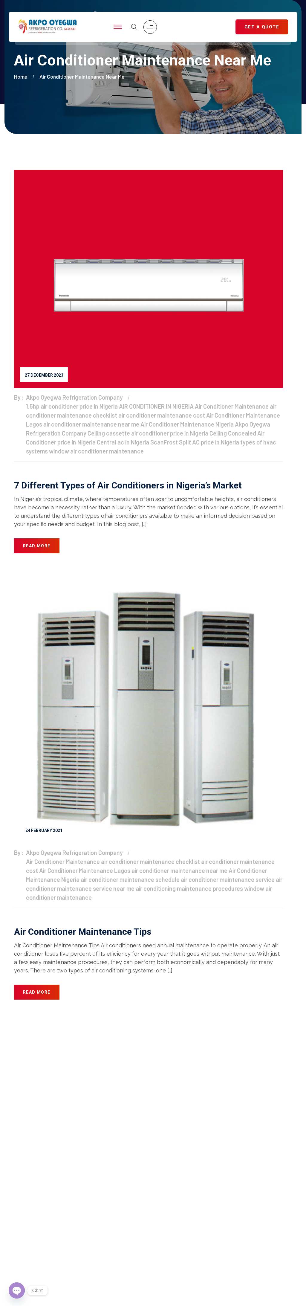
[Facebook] (177, 1235)
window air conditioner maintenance (96, 451)
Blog (19, 1165)
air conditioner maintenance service (228, 879)
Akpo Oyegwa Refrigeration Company (74, 397)
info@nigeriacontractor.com (164, 1076)
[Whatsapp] (271, 1235)
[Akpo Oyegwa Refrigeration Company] (48, 27)
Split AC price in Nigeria (209, 442)
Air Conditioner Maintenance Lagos (84, 870)
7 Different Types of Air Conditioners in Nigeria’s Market (128, 485)
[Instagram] (201, 1235)
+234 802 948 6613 (255, 1076)
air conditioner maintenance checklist (150, 861)
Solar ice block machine (40, 1177)
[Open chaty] (17, 1290)
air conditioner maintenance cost (161, 415)
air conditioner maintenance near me (82, 76)
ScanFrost (164, 442)
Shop (19, 1141)
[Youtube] (224, 1235)
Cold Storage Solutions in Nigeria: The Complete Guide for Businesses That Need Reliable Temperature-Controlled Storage (76, 1256)
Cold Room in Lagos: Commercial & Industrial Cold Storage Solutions (77, 1231)
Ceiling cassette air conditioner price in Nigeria (148, 433)
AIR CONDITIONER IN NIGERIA (156, 406)
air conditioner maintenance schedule (130, 879)
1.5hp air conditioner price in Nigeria (72, 406)
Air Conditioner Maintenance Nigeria (187, 424)
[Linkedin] (248, 1235)
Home (22, 76)
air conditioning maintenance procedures (189, 888)
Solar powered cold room (41, 1189)
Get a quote (26, 1153)
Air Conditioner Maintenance (232, 406)
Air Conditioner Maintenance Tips (82, 931)
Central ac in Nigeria (123, 442)
